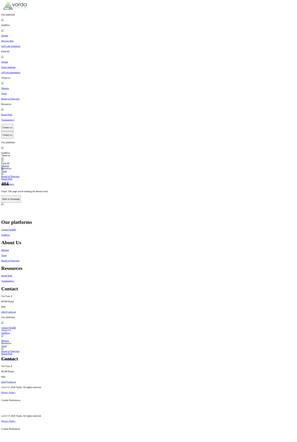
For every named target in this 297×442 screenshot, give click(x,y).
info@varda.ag (8, 312)
